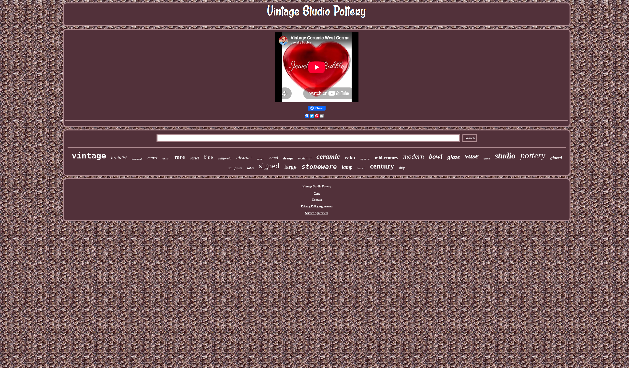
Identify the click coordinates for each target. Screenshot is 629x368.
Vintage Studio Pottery (316, 186)
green (487, 158)
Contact (317, 199)
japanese (365, 158)
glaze (453, 157)
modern (413, 156)
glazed (556, 157)
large (290, 166)
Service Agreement (316, 213)
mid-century (386, 157)
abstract (244, 157)
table (250, 168)
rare (179, 157)
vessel (194, 158)
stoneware (319, 166)
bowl (436, 156)
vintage (89, 155)
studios (260, 158)
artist (166, 158)
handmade (137, 159)
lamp (347, 167)
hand (273, 158)
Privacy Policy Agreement (317, 206)
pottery (532, 155)
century (382, 166)
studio (505, 155)
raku (350, 157)
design (288, 158)
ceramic (328, 156)
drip (402, 168)
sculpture (235, 168)
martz (152, 158)
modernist (305, 158)
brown (361, 168)
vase (472, 155)
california (224, 158)
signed (269, 165)
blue (208, 157)
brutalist (119, 157)
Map (317, 193)
